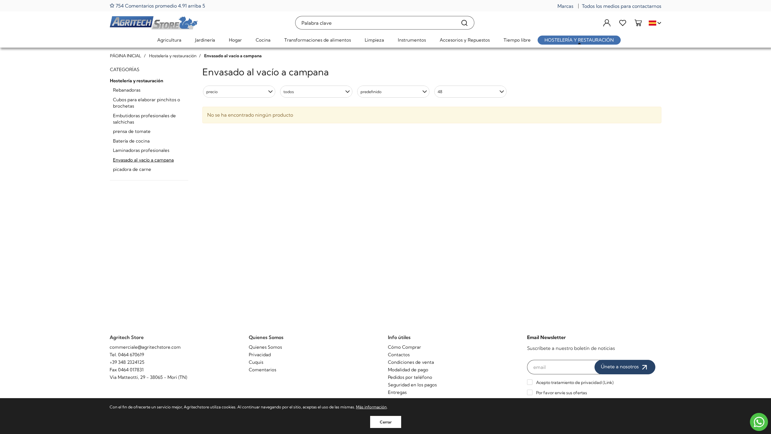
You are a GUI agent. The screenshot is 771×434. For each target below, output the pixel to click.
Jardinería (205, 40)
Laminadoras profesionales (141, 150)
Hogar (235, 40)
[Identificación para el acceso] (606, 23)
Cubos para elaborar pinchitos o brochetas (146, 103)
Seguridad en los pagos (412, 385)
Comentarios (262, 370)
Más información (371, 406)
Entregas (397, 392)
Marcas (565, 6)
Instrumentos (412, 40)
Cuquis (256, 362)
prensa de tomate (132, 131)
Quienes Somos (265, 347)
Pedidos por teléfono (410, 377)
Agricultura (169, 40)
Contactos (399, 354)
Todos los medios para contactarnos (621, 6)
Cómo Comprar (404, 347)
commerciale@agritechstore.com (145, 347)
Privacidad (260, 354)
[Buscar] (464, 23)
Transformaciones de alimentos (317, 40)
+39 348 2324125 (127, 362)
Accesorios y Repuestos (465, 40)
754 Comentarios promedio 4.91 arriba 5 (159, 5)
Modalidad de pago (408, 370)
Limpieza (374, 40)
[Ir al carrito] (638, 23)
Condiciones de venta (411, 362)
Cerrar (386, 422)
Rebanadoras (126, 90)
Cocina (263, 40)
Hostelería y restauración (579, 40)
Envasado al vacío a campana (143, 160)
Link (608, 382)
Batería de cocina (131, 141)
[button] (239, 92)
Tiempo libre (517, 40)
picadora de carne (132, 169)
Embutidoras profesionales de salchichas (144, 119)
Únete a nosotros (620, 366)
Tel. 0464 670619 (127, 354)
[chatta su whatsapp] (759, 422)
